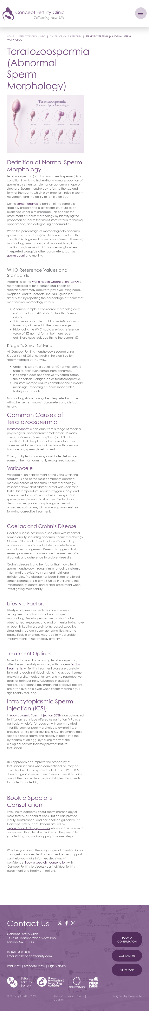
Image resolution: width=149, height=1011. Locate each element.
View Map (127, 969)
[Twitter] (59, 923)
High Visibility (57, 966)
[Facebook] (66, 923)
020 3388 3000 (20, 952)
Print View (14, 966)
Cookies (59, 999)
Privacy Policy (75, 996)
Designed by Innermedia (127, 996)
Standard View (34, 966)
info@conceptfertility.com (33, 956)
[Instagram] (73, 923)
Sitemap (58, 996)
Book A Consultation (127, 939)
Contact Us (127, 955)
